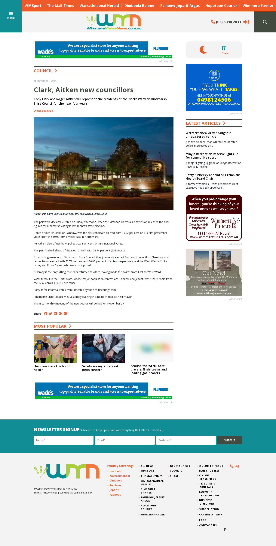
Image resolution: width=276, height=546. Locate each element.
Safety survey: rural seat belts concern (100, 368)
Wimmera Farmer (258, 5)
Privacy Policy (50, 492)
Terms (37, 492)
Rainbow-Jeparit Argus (180, 5)
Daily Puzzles (210, 470)
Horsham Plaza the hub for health (53, 368)
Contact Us (208, 525)
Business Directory (207, 501)
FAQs (203, 520)
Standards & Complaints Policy (76, 492)
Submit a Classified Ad (209, 493)
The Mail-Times (60, 5)
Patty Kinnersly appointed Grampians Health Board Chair (213, 177)
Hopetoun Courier (221, 5)
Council (43, 70)
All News (147, 465)
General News (180, 465)
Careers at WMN (211, 514)
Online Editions (211, 465)
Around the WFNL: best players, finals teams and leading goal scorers (149, 369)
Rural (174, 476)
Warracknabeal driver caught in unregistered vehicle (209, 135)
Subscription (209, 509)
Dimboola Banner (139, 5)
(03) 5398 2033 (228, 21)
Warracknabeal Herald (99, 5)
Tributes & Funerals (207, 485)
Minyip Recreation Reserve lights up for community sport (212, 156)
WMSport (33, 5)
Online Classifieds (208, 477)
